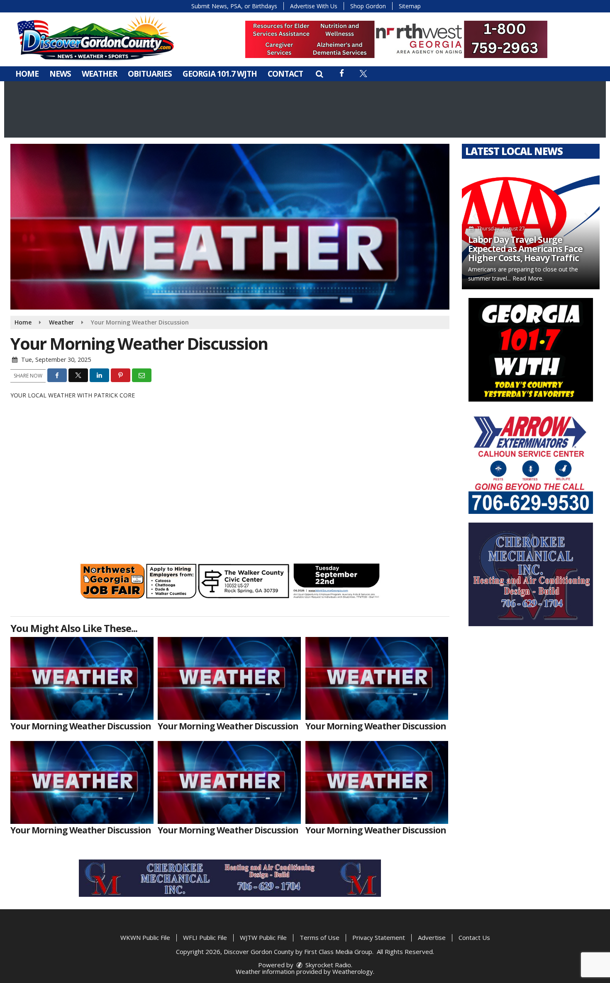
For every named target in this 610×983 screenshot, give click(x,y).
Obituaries (150, 73)
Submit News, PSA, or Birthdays (234, 6)
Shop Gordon (368, 6)
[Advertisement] (396, 39)
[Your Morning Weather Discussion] (82, 678)
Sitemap (410, 6)
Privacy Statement (378, 937)
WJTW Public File (263, 937)
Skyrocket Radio (327, 965)
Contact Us (474, 937)
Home (27, 73)
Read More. (528, 278)
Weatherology (352, 971)
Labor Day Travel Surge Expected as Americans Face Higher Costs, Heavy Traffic (525, 249)
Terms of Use (319, 937)
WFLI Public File (205, 937)
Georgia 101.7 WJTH (220, 73)
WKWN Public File (145, 937)
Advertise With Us (313, 6)
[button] (319, 73)
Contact (285, 73)
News (60, 73)
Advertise (432, 937)
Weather (99, 73)
